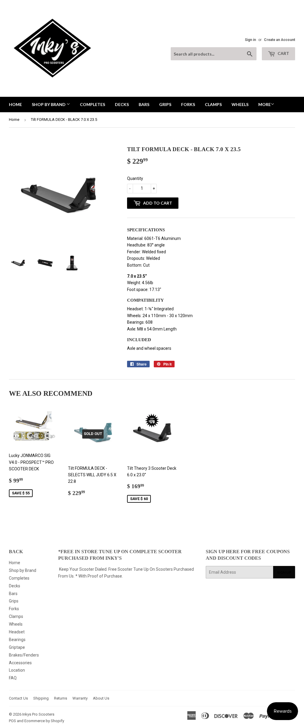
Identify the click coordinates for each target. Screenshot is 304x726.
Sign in (250, 40)
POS (12, 721)
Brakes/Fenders (24, 655)
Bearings (17, 639)
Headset (17, 631)
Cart (283, 53)
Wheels (240, 104)
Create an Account (279, 40)
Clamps (213, 104)
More (264, 104)
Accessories (20, 662)
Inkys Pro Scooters (38, 714)
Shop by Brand (49, 104)
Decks (122, 104)
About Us (101, 698)
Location (17, 670)
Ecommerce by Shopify (44, 721)
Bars (144, 104)
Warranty (80, 698)
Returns (60, 698)
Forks (188, 104)
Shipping (41, 698)
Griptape (17, 647)
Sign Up (284, 572)
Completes (92, 104)
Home (15, 104)
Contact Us (18, 698)
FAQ (13, 678)
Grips (165, 104)
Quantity (135, 178)
